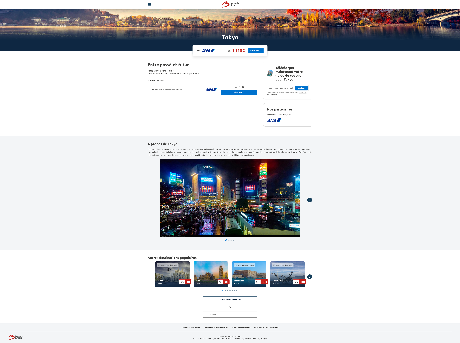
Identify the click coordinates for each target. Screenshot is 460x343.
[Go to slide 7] (234, 290)
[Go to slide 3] (227, 290)
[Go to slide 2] (228, 240)
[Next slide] (309, 200)
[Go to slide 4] (231, 240)
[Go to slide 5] (233, 240)
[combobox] (230, 314)
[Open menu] (149, 4)
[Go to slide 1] (226, 240)
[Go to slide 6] (232, 290)
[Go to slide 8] (236, 290)
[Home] (230, 4)
